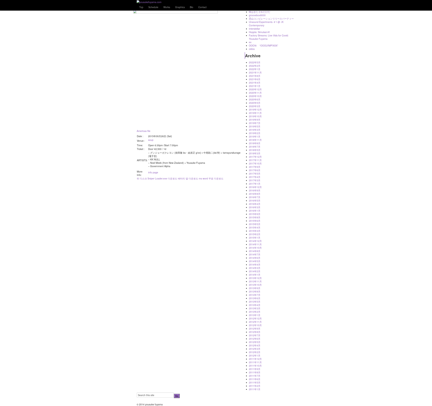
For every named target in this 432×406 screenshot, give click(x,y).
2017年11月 (255, 160)
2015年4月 (254, 227)
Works (166, 7)
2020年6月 (254, 99)
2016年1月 (254, 210)
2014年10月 (255, 247)
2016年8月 (254, 193)
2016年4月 (254, 204)
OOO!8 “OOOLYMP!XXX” (263, 45)
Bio (191, 7)
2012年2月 (254, 352)
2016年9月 (254, 190)
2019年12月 (255, 109)
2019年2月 (254, 133)
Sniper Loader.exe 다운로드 (162, 178)
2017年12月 (255, 156)
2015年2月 (254, 234)
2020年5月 (254, 102)
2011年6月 (254, 379)
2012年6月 (254, 338)
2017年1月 (254, 183)
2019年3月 (254, 129)
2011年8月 (254, 372)
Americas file (143, 131)
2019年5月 (254, 126)
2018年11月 (255, 140)
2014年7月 (254, 254)
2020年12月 (255, 89)
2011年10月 (255, 365)
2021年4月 (254, 82)
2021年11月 (255, 72)
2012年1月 (254, 355)
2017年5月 (254, 173)
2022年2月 (254, 65)
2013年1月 (254, 315)
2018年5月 (254, 150)
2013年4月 (254, 305)
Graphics (180, 7)
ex (250, 42)
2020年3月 (254, 106)
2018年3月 (254, 153)
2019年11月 (255, 113)
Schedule (153, 7)
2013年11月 (255, 281)
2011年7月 (254, 375)
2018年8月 (254, 143)
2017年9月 (254, 166)
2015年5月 (254, 224)
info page (153, 172)
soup (150, 140)
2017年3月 (254, 180)
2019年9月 (254, 119)
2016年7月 (254, 197)
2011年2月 (254, 385)
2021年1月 (254, 86)
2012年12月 (255, 318)
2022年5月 (254, 62)
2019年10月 (255, 116)
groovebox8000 (257, 15)
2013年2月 (254, 311)
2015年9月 (254, 214)
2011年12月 (255, 359)
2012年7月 (254, 335)
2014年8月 (254, 251)
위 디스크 (142, 178)
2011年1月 (254, 389)
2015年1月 (254, 237)
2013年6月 (254, 298)
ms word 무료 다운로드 (211, 178)
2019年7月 (254, 123)
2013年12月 (255, 278)
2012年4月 (254, 345)
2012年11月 (255, 321)
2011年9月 (254, 369)
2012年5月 (254, 342)
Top (141, 7)
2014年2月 (254, 271)
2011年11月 (255, 362)
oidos (252, 49)
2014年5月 (254, 261)
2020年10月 (255, 96)
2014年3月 (254, 268)
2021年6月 (254, 79)
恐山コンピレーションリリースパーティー (271, 18)
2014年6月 (254, 257)
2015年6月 (254, 220)
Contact (202, 7)
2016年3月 (254, 207)
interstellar (254, 28)
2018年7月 (254, 146)
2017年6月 (254, 170)
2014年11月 (255, 244)
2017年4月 (254, 177)
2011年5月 (254, 382)
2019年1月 (254, 136)
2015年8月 (254, 217)
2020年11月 (255, 92)
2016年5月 (254, 200)
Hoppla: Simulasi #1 (259, 32)
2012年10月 (255, 325)
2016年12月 (255, 187)
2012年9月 (254, 328)
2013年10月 (255, 284)
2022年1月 (254, 69)
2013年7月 (254, 294)
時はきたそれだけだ (259, 11)
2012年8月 (254, 332)
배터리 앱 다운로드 (188, 178)
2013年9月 (254, 288)
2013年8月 (254, 291)
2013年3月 (254, 308)
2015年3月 (254, 230)
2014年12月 (255, 241)
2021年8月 (254, 75)
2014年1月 (254, 274)
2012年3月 (254, 348)
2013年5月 (254, 301)
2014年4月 (254, 264)
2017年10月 (255, 163)
